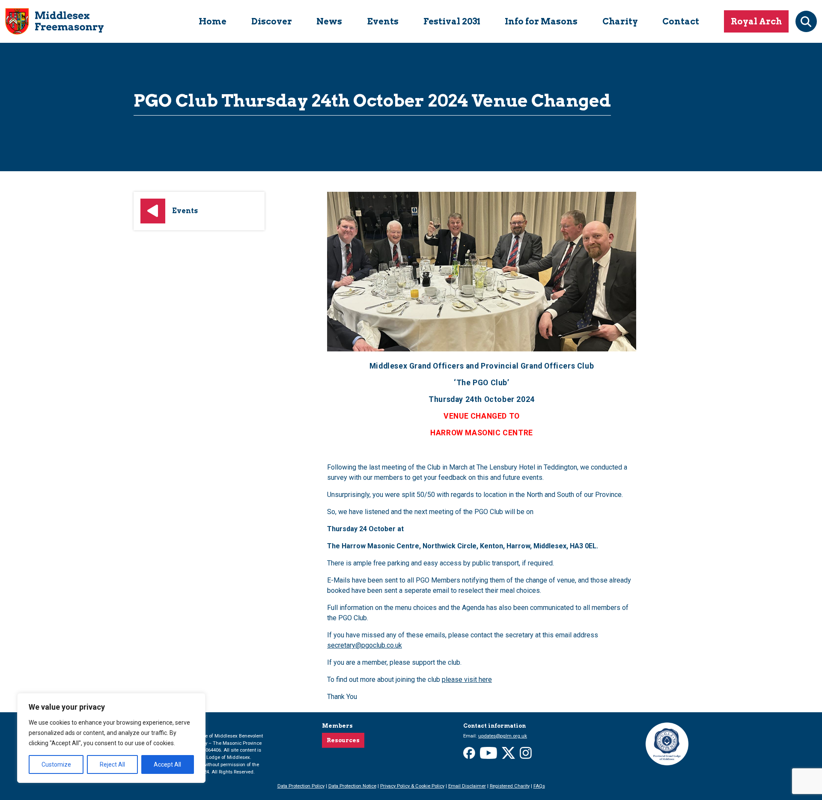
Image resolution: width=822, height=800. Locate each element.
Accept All (167, 764)
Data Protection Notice (352, 786)
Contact (680, 21)
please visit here (467, 679)
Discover (271, 21)
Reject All (112, 764)
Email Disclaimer (467, 786)
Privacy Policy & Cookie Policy (412, 786)
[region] (111, 738)
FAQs (539, 786)
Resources (343, 740)
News (329, 21)
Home (212, 21)
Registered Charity (510, 786)
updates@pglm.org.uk (502, 736)
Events (383, 21)
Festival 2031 (451, 21)
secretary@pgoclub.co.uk (364, 645)
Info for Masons (541, 21)
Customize (56, 764)
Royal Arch (756, 21)
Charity (620, 21)
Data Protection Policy (301, 786)
